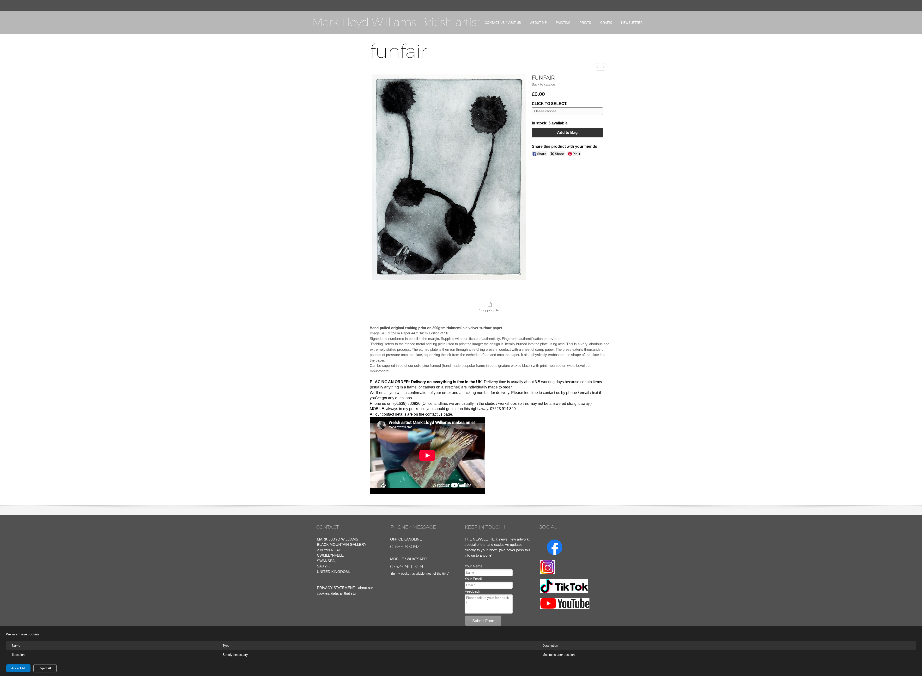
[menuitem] (503, 26)
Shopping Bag (490, 310)
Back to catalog (543, 84)
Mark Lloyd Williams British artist (396, 22)
